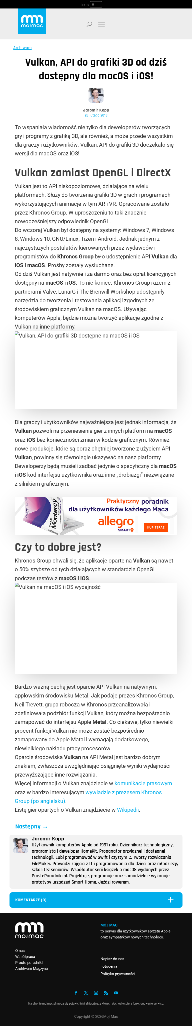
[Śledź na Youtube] (116, 993)
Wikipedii (128, 810)
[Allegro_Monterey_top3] (96, 533)
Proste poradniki (29, 962)
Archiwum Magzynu (31, 968)
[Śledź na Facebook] (76, 993)
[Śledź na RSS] (106, 993)
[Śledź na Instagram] (96, 993)
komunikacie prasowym (143, 783)
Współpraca (25, 956)
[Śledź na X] (86, 993)
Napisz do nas (112, 959)
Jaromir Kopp (96, 110)
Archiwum (22, 48)
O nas (20, 950)
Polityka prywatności (117, 974)
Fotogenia (108, 966)
